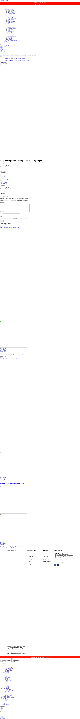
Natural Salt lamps (11, 10)
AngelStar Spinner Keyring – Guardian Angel (12, 354)
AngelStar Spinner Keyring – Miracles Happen (12, 483)
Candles (9, 33)
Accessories (10, 14)
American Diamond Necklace (11, 40)
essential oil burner (11, 27)
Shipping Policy (45, 559)
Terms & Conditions (46, 561)
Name (1, 214)
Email (1, 216)
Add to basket (3, 172)
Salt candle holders (11, 13)
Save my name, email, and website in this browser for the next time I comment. (17, 218)
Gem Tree (9, 20)
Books (9, 30)
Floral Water (10, 38)
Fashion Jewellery (8, 39)
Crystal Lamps (10, 17)
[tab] (4, 182)
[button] (3, 351)
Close (1, 707)
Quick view (2, 349)
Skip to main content (4, 0)
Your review (3, 211)
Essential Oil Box (8, 680)
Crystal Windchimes (11, 21)
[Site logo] (4, 45)
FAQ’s (29, 561)
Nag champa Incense (12, 28)
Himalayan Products (9, 9)
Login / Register (5, 704)
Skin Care (7, 35)
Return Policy (45, 556)
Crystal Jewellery (11, 22)
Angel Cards (10, 29)
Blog (29, 564)
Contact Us (44, 554)
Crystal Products (8, 15)
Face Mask (10, 37)
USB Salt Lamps (11, 12)
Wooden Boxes (11, 32)
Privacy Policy (31, 559)
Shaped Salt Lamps (11, 11)
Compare (4, 703)
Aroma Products (8, 23)
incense (9, 26)
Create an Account (3, 713)
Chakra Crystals (11, 19)
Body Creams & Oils (12, 36)
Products (30, 554)
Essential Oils (10, 24)
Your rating (2, 202)
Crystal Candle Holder (12, 18)
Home (1, 55)
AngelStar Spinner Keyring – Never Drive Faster (12, 547)
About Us (30, 556)
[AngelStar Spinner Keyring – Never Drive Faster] (13, 512)
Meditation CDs (11, 31)
